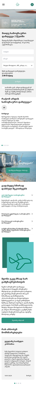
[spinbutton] (18, 58)
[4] (7, 145)
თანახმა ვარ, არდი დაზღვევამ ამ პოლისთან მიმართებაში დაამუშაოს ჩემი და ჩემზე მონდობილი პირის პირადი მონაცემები (19, 90)
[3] (6, 145)
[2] (4, 145)
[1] (2, 145)
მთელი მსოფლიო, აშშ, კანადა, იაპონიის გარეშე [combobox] (16, 65)
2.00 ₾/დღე (7, 75)
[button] (18, 195)
